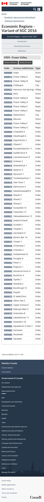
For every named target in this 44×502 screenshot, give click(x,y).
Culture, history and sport (11, 435)
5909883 (8, 330)
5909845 (8, 271)
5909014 (8, 76)
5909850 (8, 288)
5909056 (8, 119)
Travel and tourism (8, 406)
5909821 (8, 190)
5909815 (8, 169)
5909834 (8, 228)
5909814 (8, 165)
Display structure (25, 62)
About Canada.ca (8, 489)
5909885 (8, 338)
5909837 (8, 241)
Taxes (4, 422)
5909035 (8, 102)
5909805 (8, 136)
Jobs (3, 398)
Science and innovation (10, 456)
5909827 (8, 207)
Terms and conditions (9, 493)
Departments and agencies (11, 387)
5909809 (8, 152)
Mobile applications (9, 485)
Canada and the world (10, 447)
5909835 (8, 233)
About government (8, 391)
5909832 (8, 220)
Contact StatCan (7, 368)
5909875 (8, 296)
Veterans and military (9, 464)
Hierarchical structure (22, 46)
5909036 (8, 106)
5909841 (8, 254)
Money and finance (8, 451)
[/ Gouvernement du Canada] (16, 4)
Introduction (22, 41)
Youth (4, 468)
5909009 (8, 72)
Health (4, 418)
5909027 (8, 89)
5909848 (8, 279)
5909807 (8, 144)
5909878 (8, 309)
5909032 (8, 93)
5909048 (8, 110)
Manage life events (8, 472)
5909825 (8, 199)
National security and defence (12, 431)
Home (4, 14)
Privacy (4, 497)
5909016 (8, 81)
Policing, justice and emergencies (14, 439)
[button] (22, 9)
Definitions (22, 51)
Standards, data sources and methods (19, 17)
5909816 (8, 174)
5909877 (8, 304)
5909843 (8, 262)
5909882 (8, 326)
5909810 (8, 157)
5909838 (8, 245)
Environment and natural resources (14, 427)
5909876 (8, 300)
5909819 (8, 186)
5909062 (8, 127)
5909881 (8, 321)
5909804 (8, 131)
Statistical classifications (14, 21)
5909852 (8, 292)
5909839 (8, 250)
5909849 (8, 283)
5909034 (8, 97)
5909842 (8, 258)
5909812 (8, 161)
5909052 (8, 114)
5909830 (8, 211)
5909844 (8, 266)
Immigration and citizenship (12, 402)
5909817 (8, 178)
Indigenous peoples (9, 460)
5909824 (8, 195)
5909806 (8, 140)
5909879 (8, 313)
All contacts (6, 383)
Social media (6, 481)
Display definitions (10, 62)
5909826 (8, 203)
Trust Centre (6, 372)
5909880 (8, 317)
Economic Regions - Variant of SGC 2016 (22, 36)
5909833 (8, 224)
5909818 (8, 182)
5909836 (8, 237)
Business (5, 410)
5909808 (8, 148)
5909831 (8, 216)
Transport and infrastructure (12, 443)
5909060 (8, 123)
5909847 (8, 275)
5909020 (8, 85)
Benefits (4, 414)
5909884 (8, 334)
